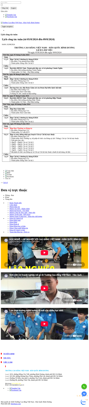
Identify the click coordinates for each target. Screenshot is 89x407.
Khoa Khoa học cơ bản (18, 226)
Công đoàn (13, 205)
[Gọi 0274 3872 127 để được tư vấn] (84, 386)
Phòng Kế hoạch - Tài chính (19, 211)
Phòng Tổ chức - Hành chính (20, 209)
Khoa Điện (13, 222)
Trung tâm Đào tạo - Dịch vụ (19, 232)
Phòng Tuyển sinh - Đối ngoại (20, 214)
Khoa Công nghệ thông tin (19, 228)
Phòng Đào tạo (15, 207)
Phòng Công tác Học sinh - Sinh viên (22, 212)
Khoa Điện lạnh (15, 220)
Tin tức (7, 358)
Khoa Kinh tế (14, 224)
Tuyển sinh (8, 354)
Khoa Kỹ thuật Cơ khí (17, 230)
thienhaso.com (16, 404)
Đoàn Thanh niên (16, 203)
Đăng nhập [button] (4, 11)
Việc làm (7, 362)
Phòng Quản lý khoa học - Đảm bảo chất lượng (26, 216)
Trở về (5, 183)
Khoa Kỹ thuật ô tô (16, 218)
